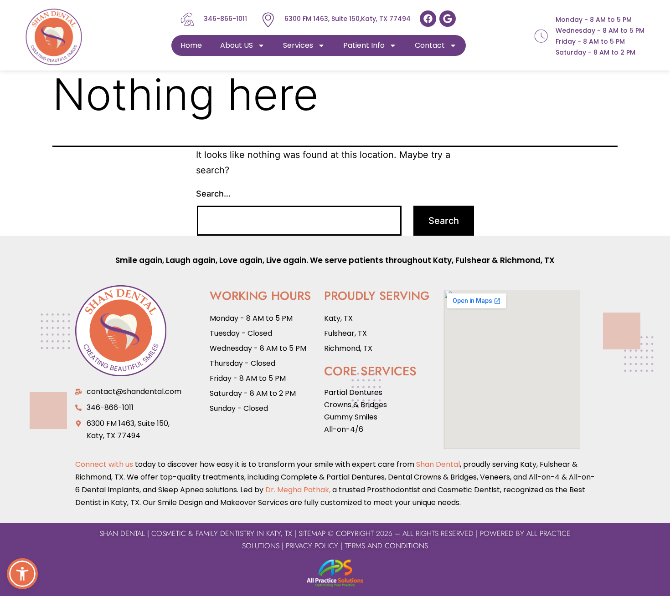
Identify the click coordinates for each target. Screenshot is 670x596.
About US (236, 45)
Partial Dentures (353, 392)
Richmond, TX (527, 260)
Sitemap (312, 533)
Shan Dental (438, 464)
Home (191, 45)
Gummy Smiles (350, 417)
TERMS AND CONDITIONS (385, 545)
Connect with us (104, 464)
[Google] (447, 18)
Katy (442, 260)
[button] (22, 574)
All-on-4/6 (343, 429)
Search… (213, 193)
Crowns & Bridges (355, 404)
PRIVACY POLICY (312, 545)
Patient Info (364, 45)
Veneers (495, 477)
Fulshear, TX (345, 333)
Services (298, 45)
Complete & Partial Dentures (332, 477)
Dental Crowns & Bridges (432, 477)
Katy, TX (338, 318)
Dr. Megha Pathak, (297, 490)
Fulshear (472, 260)
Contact (430, 45)
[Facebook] (428, 18)
